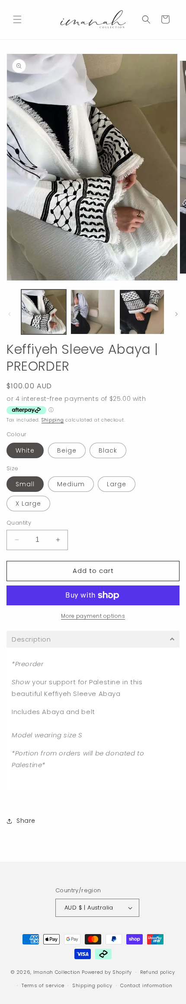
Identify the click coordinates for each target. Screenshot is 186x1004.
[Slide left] (9, 314)
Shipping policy (92, 985)
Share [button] (25, 820)
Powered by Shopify (107, 972)
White (25, 450)
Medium (71, 484)
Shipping (53, 420)
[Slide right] (176, 314)
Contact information (146, 985)
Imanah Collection (56, 972)
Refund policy (157, 972)
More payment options (93, 616)
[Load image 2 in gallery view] (93, 312)
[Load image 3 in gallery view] (141, 312)
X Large (28, 503)
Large (116, 484)
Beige (67, 450)
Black (108, 450)
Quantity (18, 523)
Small (25, 484)
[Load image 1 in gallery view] (43, 312)
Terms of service (43, 985)
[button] (17, 19)
